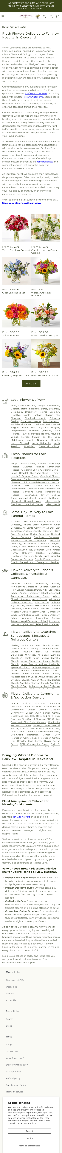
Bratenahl (54, 408)
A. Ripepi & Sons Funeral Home (28, 521)
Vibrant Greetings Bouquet (41, 294)
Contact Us (12, 1051)
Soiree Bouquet (11, 335)
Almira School (31, 608)
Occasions (11, 986)
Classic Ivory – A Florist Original (44, 251)
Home (5, 27)
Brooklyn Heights (20, 415)
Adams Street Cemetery (38, 524)
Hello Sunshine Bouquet (45, 375)
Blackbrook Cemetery (36, 543)
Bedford (15, 408)
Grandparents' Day (16, 980)
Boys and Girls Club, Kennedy (28, 722)
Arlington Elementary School (40, 618)
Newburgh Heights (48, 440)
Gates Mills (29, 427)
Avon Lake (24, 405)
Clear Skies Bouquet (13, 292)
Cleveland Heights (35, 418)
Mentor (25, 437)
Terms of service (14, 1091)
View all (31, 383)
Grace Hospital (18, 498)
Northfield (29, 446)
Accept (29, 1131)
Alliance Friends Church (45, 673)
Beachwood (53, 405)
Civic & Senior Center (22, 731)
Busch (38, 556)
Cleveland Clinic (30, 470)
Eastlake (15, 424)
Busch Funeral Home (47, 559)
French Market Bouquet (44, 335)
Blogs (9, 1026)
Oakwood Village (49, 446)
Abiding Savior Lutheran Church (30, 645)
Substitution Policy (16, 1085)
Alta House (37, 706)
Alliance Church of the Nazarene (28, 670)
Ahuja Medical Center (23, 463)
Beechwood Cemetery (46, 537)
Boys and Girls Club (47, 716)
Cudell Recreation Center (45, 738)
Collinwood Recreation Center (30, 734)
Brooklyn (54, 412)
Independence (18, 430)
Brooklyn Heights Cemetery (40, 553)
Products (11, 993)
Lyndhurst (46, 430)
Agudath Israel (32, 651)
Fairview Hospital (49, 495)
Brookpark (37, 415)
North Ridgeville (41, 443)
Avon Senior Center (47, 712)
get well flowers (21, 816)
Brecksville (16, 412)
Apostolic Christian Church (34, 683)
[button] (44, 16)
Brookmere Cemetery (22, 556)
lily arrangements (33, 96)
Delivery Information (17, 1064)
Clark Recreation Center (46, 731)
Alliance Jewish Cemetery (38, 531)
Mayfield (25, 433)
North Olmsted (20, 443)
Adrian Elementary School (34, 593)
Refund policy (13, 1078)
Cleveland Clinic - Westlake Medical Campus (35, 482)
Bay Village (38, 405)
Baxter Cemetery (39, 534)
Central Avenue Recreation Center (39, 728)
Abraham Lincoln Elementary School (35, 583)
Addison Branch (33, 589)
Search (9, 1019)
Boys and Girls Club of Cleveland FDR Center (35, 719)
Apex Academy (30, 611)
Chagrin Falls (52, 415)
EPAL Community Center (34, 744)
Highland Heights (49, 427)
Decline (29, 1138)
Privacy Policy (28, 1123)
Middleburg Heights (22, 440)
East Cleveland (51, 421)
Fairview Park (43, 424)
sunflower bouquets (36, 93)
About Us (11, 1000)
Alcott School (39, 599)
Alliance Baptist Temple (45, 667)
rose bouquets (45, 161)
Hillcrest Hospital (36, 498)
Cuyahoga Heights (30, 421)
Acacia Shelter (20, 703)
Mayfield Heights (40, 433)
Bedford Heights (30, 408)
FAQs (9, 1044)
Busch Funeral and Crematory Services (35, 562)
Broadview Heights (36, 412)
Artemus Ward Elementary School (29, 621)
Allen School (42, 602)
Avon (13, 405)
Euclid (31, 424)
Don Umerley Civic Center (26, 741)
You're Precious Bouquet (16, 250)
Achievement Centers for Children (29, 586)
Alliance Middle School (38, 605)
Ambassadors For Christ (24, 676)
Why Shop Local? (15, 1058)
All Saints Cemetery (34, 527)
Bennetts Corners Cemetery (28, 540)
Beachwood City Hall (22, 716)
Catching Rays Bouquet (15, 375)
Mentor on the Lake (45, 437)
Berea (44, 408)
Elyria (24, 424)
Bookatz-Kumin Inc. (21, 549)
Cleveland (16, 418)
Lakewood (33, 430)
